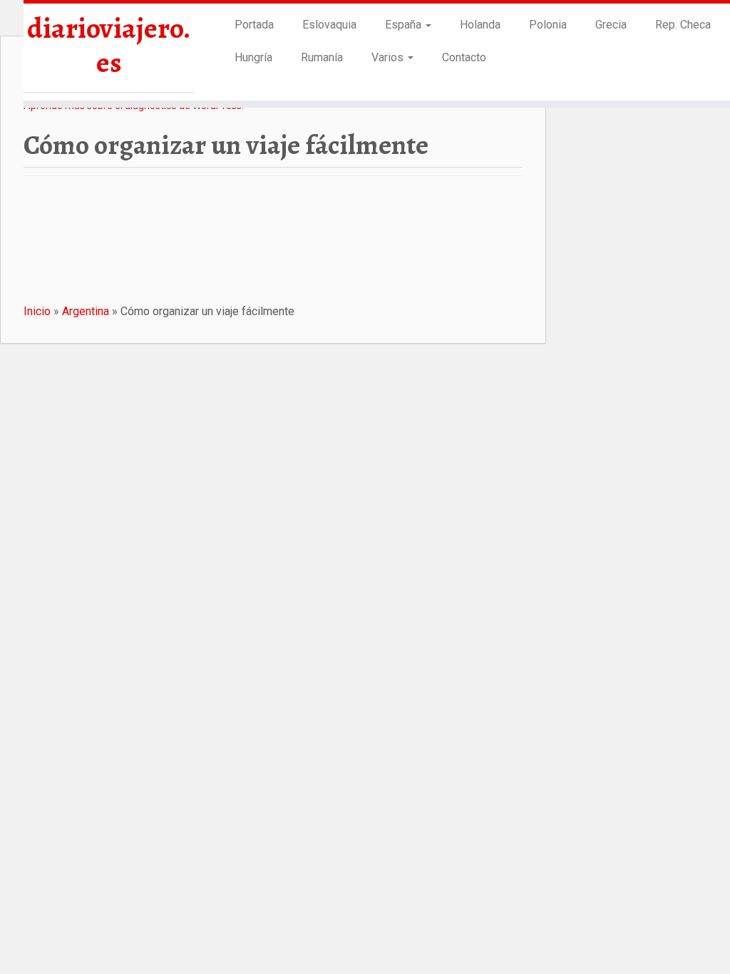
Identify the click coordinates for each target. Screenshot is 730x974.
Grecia (611, 24)
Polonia (548, 24)
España (404, 24)
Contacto (464, 57)
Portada (254, 24)
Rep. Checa (683, 24)
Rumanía (322, 57)
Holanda (480, 24)
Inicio (37, 311)
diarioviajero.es (108, 45)
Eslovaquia (329, 24)
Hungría (253, 57)
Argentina (85, 311)
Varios (388, 57)
